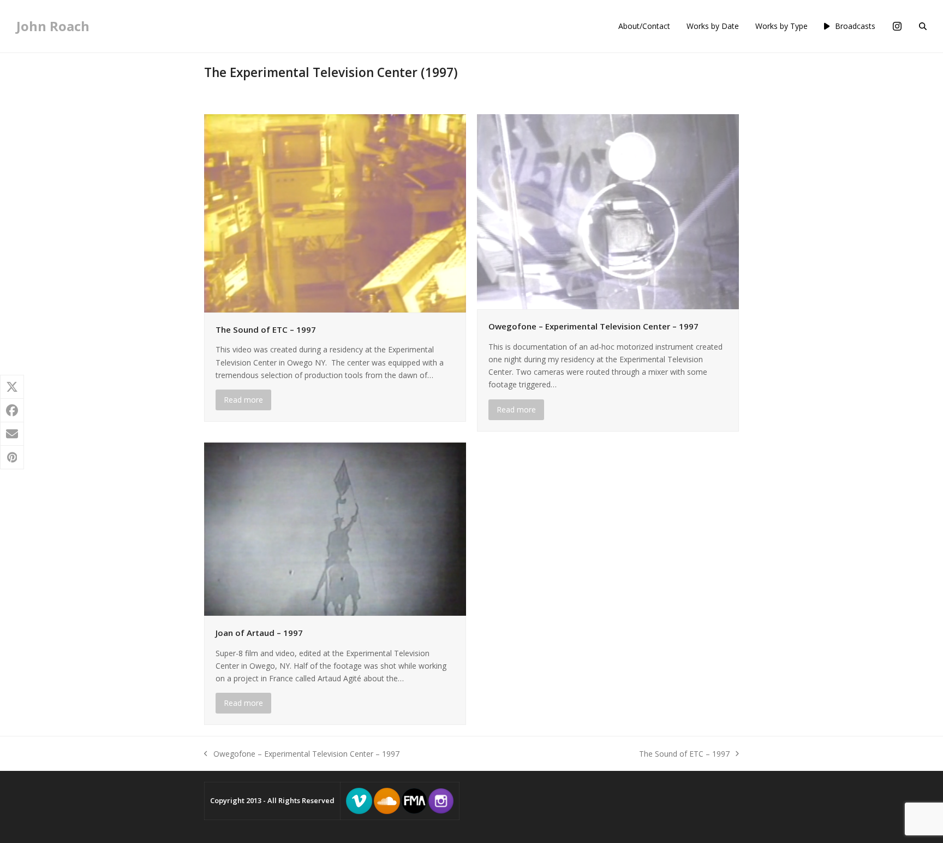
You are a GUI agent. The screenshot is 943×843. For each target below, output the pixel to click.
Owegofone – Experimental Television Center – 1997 (593, 326)
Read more (243, 399)
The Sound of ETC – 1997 (266, 329)
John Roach (52, 26)
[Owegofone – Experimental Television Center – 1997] (608, 211)
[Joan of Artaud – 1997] (335, 528)
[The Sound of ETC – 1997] (335, 212)
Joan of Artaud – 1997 (259, 632)
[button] (923, 26)
